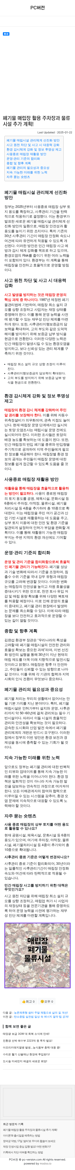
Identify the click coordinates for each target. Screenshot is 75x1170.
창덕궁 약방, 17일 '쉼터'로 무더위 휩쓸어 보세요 (29, 1141)
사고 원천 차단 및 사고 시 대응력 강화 (33, 145)
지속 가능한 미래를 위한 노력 (27, 172)
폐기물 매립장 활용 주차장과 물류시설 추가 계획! (30, 1129)
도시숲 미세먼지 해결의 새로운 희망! (25, 1061)
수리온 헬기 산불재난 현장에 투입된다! (26, 1054)
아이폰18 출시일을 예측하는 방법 (21, 1135)
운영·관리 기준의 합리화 (23, 158)
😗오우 (46, 1001)
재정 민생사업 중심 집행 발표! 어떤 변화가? (27, 1146)
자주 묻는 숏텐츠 (18, 177)
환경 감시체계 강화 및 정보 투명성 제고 (34, 149)
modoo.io (45, 1163)
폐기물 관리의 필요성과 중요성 (28, 168)
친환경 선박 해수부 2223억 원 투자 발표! (27, 1040)
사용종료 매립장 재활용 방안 (26, 154)
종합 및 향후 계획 (19, 163)
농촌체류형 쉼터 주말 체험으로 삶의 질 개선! (41, 1012)
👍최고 (28, 1001)
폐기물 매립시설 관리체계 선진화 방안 (33, 140)
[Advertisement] (37, 75)
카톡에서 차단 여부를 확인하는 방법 (23, 1152)
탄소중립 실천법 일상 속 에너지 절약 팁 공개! (41, 1016)
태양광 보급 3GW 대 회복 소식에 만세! (26, 1033)
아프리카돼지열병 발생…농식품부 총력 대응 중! (31, 1047)
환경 (6, 33)
